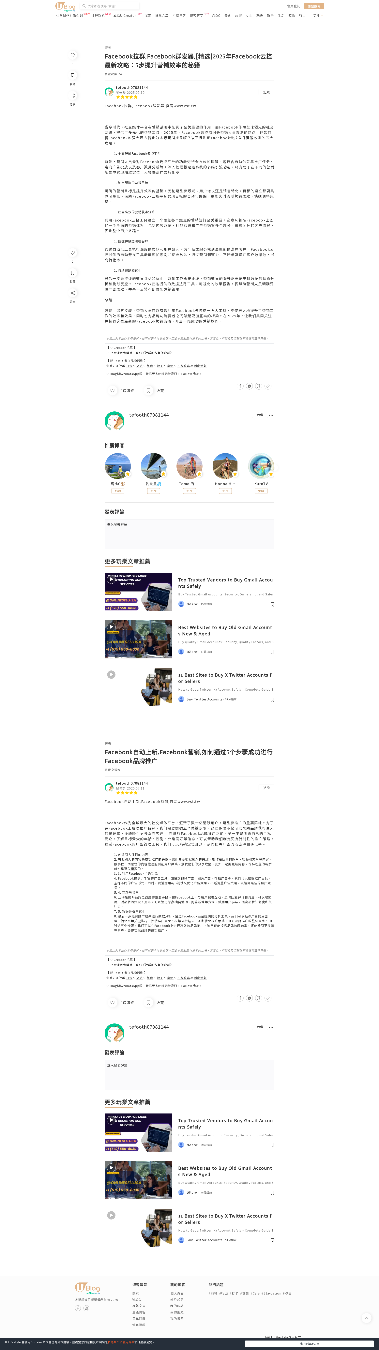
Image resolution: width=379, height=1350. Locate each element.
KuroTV (261, 484)
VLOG (216, 15)
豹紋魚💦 (153, 484)
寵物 (291, 15)
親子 (270, 15)
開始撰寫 (314, 6)
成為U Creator (124, 15)
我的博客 (177, 1318)
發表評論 (117, 524)
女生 (249, 15)
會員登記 (293, 6)
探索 (147, 15)
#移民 (287, 1293)
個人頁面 (177, 1293)
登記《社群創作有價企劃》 (154, 353)
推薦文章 (162, 15)
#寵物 (213, 1293)
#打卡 (234, 1293)
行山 (302, 15)
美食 (227, 15)
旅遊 (238, 15)
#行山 (223, 1293)
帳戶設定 (177, 1299)
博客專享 (196, 15)
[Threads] (72, 325)
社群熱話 (98, 15)
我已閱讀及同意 (309, 1344)
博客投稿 (139, 1324)
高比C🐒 (118, 484)
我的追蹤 (177, 1312)
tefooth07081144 (132, 87)
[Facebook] (72, 303)
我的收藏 (177, 1305)
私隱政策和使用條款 (121, 1342)
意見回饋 (139, 1318)
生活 (281, 15)
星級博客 (179, 15)
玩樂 (259, 15)
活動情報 (200, 366)
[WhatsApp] (72, 314)
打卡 (129, 366)
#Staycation (271, 1293)
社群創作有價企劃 (69, 15)
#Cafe (255, 1293)
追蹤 (266, 92)
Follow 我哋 (190, 374)
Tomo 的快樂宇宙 (189, 484)
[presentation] (104, 468)
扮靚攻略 (183, 366)
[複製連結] (72, 336)
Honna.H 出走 (225, 484)
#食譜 (244, 1293)
